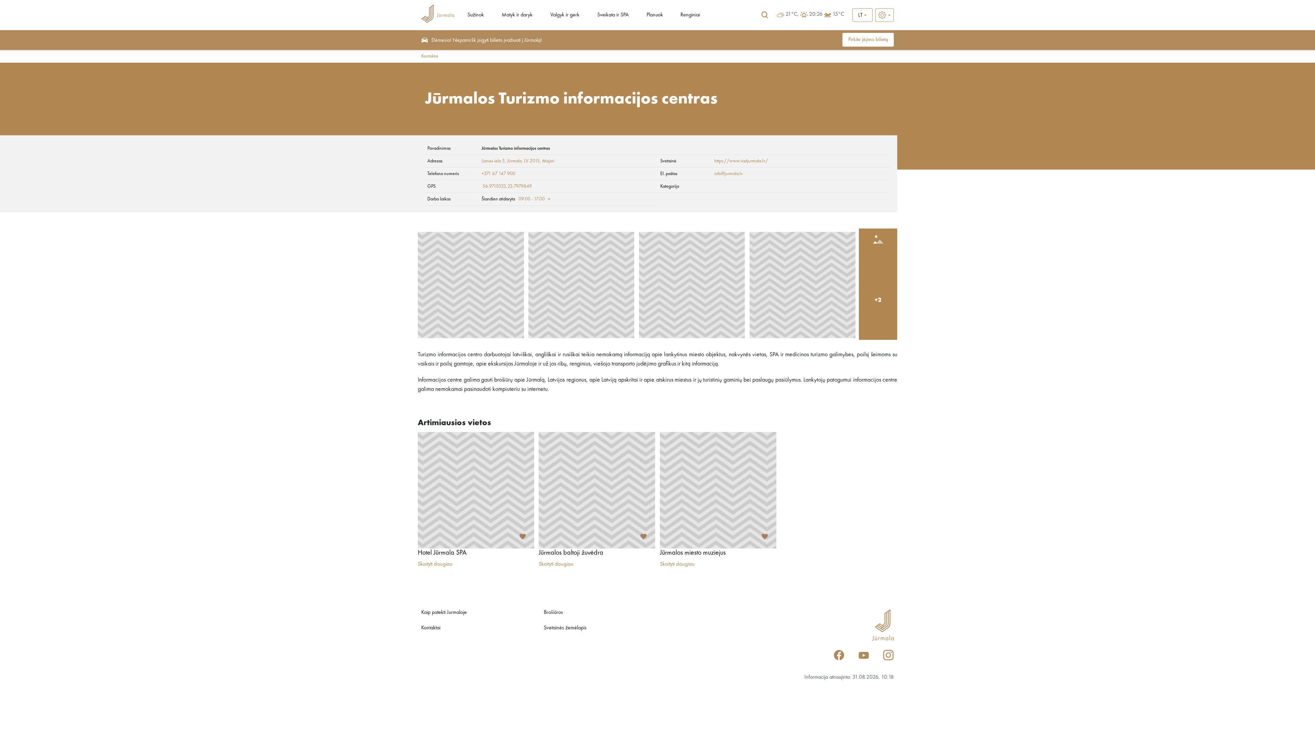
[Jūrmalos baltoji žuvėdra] (597, 490)
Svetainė (668, 161)
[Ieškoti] (764, 15)
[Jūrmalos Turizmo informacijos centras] (471, 285)
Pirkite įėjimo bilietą (868, 39)
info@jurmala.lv (728, 173)
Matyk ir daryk (517, 15)
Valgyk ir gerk (564, 15)
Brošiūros (553, 612)
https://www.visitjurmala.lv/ (741, 161)
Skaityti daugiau (435, 564)
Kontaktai (429, 56)
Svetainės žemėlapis (565, 628)
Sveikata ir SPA (613, 15)
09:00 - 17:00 (531, 199)
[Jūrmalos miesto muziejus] (718, 490)
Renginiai (690, 15)
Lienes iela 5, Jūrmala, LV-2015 (510, 161)
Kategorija (669, 186)
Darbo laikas (439, 199)
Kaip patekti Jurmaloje (444, 612)
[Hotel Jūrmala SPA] (476, 490)
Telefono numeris (443, 173)
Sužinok (475, 15)
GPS (431, 186)
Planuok (655, 15)
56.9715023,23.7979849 (507, 186)
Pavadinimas (439, 148)
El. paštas (668, 173)
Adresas (434, 161)
